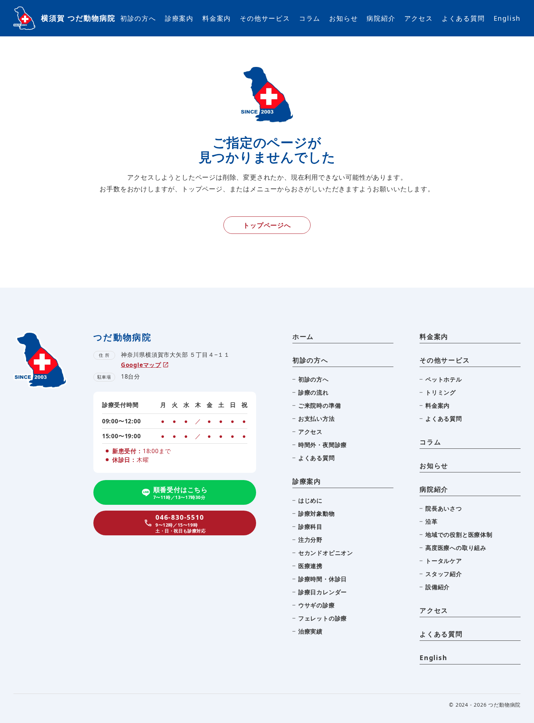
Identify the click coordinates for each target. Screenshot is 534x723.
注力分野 (310, 540)
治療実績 (310, 631)
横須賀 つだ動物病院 (78, 18)
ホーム (303, 336)
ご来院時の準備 (319, 406)
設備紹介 (437, 587)
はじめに (310, 500)
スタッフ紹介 (443, 574)
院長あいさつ (443, 508)
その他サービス (265, 18)
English (507, 18)
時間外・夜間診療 (322, 445)
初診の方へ (138, 18)
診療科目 (310, 527)
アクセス (418, 18)
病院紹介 (381, 18)
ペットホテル (443, 379)
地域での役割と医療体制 (459, 535)
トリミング (440, 392)
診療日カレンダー (322, 592)
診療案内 (179, 18)
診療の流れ (313, 392)
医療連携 (310, 566)
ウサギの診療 (316, 605)
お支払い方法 (316, 419)
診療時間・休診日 (322, 579)
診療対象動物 (316, 514)
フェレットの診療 (322, 618)
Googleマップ (141, 365)
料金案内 (216, 18)
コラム (309, 18)
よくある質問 (463, 18)
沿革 (431, 522)
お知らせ (343, 18)
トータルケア (443, 561)
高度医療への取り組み (455, 548)
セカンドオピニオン (325, 553)
